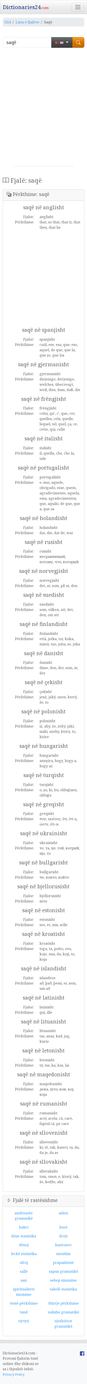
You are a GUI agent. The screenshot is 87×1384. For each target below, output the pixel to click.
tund (24, 1312)
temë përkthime (24, 1303)
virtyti (23, 1321)
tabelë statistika (63, 1289)
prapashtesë (63, 1262)
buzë (63, 1227)
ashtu (63, 1213)
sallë (24, 1271)
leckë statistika (24, 1253)
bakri (23, 1227)
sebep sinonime (63, 1280)
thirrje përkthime (63, 1303)
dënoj (24, 1244)
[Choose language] (61, 42)
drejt (63, 1236)
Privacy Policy (14, 1374)
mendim (63, 1253)
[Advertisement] (43, 108)
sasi (24, 1280)
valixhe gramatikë (63, 1312)
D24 (7, 22)
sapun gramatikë (63, 1271)
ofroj (24, 1262)
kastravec (63, 1244)
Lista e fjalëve (27, 22)
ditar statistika (23, 1236)
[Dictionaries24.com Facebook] (82, 1353)
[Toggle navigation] (78, 7)
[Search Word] (78, 42)
